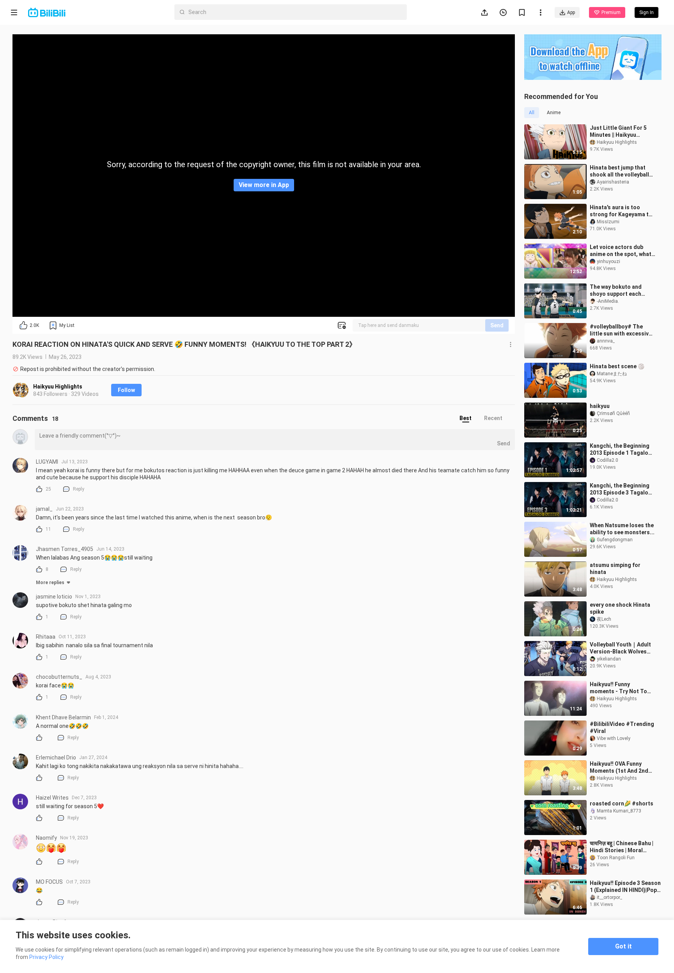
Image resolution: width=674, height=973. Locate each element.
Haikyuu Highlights (57, 386)
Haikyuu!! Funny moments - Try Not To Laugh (618, 688)
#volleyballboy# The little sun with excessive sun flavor (621, 330)
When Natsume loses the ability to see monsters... (622, 528)
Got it (623, 946)
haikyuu (600, 406)
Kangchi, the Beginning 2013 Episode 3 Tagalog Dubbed (621, 489)
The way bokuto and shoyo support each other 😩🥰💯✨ (616, 290)
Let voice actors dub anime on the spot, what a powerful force (620, 251)
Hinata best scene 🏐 (617, 366)
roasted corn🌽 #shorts (621, 803)
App (571, 12)
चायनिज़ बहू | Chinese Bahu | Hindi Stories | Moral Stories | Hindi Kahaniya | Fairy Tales (621, 847)
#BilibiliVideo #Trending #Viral (622, 727)
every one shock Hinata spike (620, 608)
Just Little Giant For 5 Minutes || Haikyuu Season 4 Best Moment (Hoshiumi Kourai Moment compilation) (619, 131)
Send (497, 325)
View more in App (264, 185)
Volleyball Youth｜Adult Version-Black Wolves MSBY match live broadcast (620, 648)
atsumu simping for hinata (615, 568)
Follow (126, 390)
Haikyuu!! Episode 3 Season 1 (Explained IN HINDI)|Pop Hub (625, 887)
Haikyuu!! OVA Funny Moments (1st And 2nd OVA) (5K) (619, 767)
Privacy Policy (46, 957)
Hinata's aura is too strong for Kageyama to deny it (621, 211)
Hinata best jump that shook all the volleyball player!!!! (619, 171)
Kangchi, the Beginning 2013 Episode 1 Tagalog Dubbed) (621, 449)
